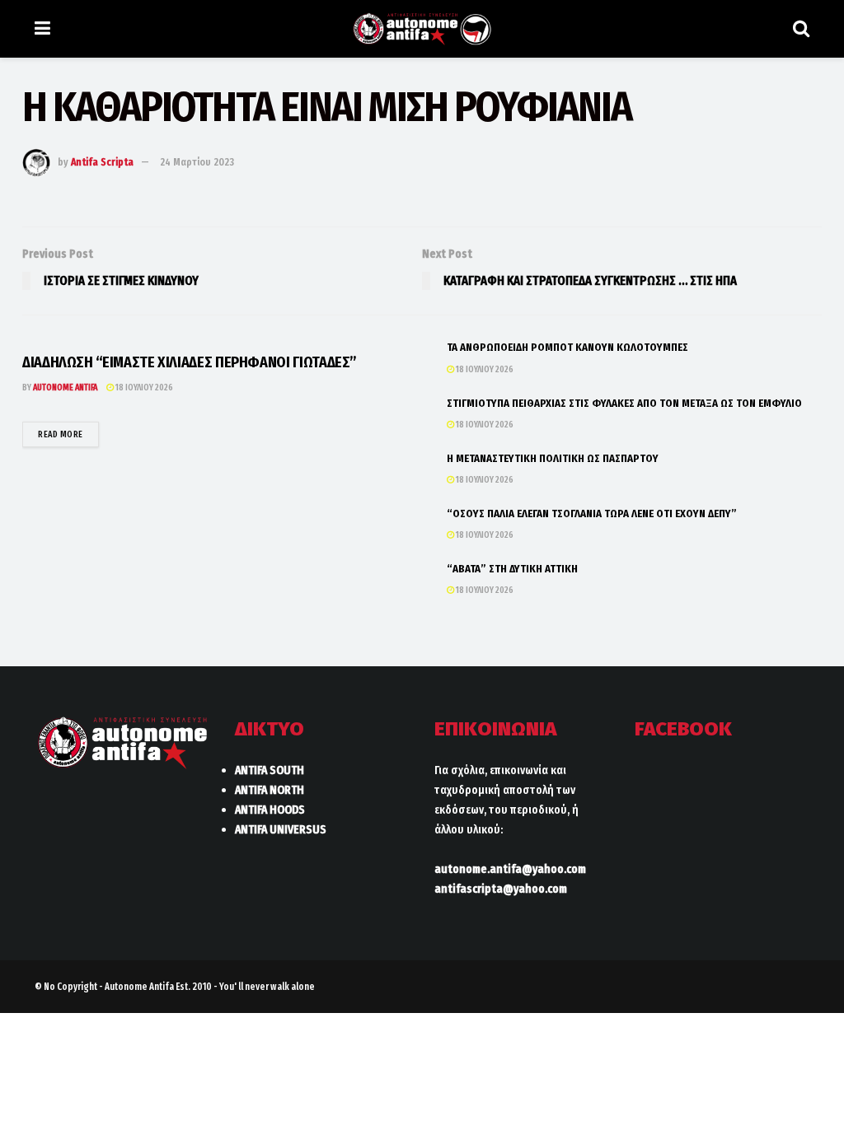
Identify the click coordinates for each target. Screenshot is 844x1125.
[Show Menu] (42, 29)
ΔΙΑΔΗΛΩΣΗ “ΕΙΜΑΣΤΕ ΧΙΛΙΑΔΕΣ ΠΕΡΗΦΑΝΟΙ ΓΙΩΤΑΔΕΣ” (189, 362)
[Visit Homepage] (421, 28)
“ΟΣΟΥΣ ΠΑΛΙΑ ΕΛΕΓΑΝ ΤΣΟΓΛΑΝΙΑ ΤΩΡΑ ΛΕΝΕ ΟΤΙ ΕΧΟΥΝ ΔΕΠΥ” (592, 513)
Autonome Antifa (65, 387)
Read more (68, 434)
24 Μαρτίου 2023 (197, 162)
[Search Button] (801, 29)
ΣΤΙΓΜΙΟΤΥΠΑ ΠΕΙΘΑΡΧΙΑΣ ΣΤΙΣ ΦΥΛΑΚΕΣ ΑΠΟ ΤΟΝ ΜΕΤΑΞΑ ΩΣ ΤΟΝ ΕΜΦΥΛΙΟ (624, 403)
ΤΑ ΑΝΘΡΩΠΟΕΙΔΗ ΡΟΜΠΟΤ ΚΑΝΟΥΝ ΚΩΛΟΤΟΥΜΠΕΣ (567, 347)
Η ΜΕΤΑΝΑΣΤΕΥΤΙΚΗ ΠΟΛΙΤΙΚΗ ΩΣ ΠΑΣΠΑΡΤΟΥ (553, 458)
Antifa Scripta (102, 162)
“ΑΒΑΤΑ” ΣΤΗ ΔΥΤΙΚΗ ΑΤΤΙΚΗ (512, 568)
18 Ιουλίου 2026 (143, 387)
